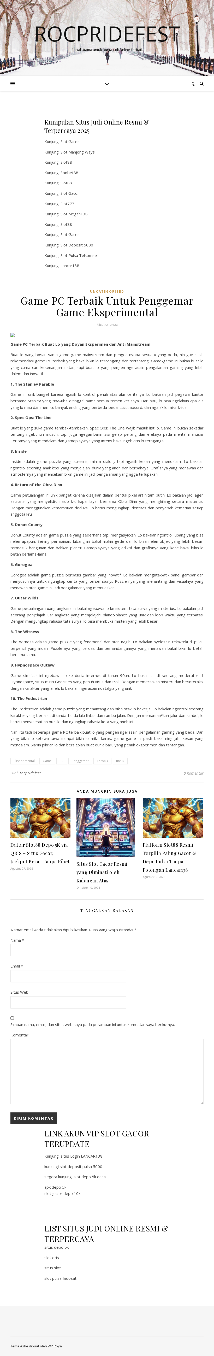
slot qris (51, 1257)
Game (47, 761)
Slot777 (67, 203)
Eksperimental (24, 761)
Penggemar (80, 761)
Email (16, 966)
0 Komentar (194, 773)
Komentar (19, 1034)
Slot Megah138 (74, 213)
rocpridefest (30, 772)
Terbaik (102, 761)
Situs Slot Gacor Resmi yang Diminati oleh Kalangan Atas (101, 872)
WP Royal (55, 1346)
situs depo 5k (56, 1247)
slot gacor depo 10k (62, 1193)
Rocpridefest (107, 33)
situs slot (52, 1267)
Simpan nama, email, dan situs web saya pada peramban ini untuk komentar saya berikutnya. (92, 1024)
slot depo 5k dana (90, 1176)
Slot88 (66, 162)
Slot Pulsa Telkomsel (79, 255)
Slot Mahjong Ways (78, 152)
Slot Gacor (70, 141)
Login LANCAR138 (86, 1156)
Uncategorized (107, 291)
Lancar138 (70, 265)
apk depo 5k (55, 1187)
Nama (17, 940)
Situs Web (19, 992)
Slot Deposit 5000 (77, 244)
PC (62, 761)
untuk (120, 761)
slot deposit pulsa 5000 (81, 1166)
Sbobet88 (69, 172)
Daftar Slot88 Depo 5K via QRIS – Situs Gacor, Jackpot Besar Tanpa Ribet (40, 853)
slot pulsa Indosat (60, 1278)
